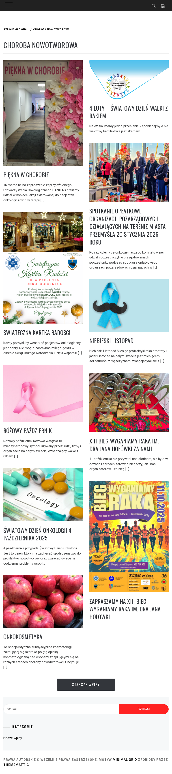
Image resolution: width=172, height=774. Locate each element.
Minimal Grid (125, 759)
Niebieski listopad (111, 340)
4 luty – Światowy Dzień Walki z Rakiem (128, 112)
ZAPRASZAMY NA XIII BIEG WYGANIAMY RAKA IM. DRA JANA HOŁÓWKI (125, 609)
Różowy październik (27, 430)
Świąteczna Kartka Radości (37, 332)
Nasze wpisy (12, 738)
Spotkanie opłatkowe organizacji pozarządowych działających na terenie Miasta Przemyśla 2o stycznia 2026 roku (127, 226)
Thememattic (16, 765)
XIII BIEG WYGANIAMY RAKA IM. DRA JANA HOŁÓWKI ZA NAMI (124, 444)
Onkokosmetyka (22, 636)
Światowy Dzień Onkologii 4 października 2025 (37, 534)
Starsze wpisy (86, 684)
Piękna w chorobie (26, 174)
